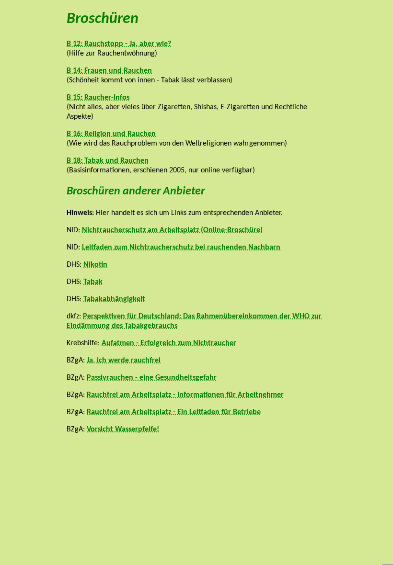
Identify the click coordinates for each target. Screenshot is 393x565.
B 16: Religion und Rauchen (111, 134)
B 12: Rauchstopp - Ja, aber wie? (119, 44)
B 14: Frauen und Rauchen (109, 71)
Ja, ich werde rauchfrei (124, 360)
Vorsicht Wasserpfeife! (123, 429)
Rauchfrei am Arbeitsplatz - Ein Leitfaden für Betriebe (174, 412)
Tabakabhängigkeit (114, 299)
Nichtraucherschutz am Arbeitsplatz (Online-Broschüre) (172, 230)
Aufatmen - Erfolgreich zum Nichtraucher (169, 343)
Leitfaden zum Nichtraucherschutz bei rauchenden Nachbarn (181, 247)
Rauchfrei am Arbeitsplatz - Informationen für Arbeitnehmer (185, 395)
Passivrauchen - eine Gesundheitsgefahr (152, 378)
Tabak (93, 282)
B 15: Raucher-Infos (98, 98)
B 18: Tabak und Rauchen (108, 161)
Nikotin (95, 265)
